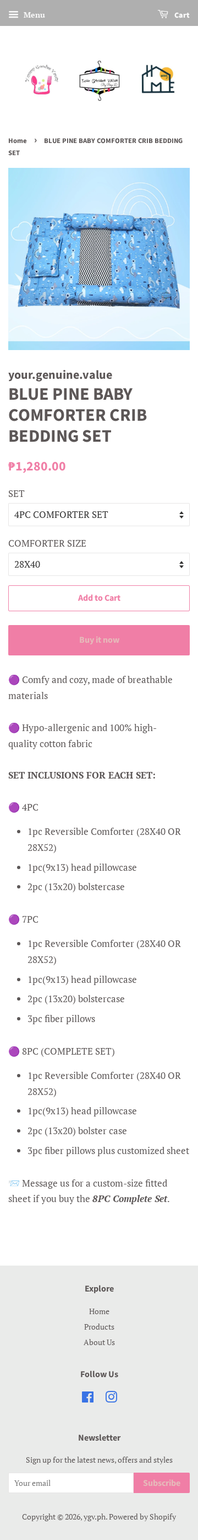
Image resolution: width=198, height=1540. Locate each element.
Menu (33, 14)
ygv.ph (95, 1516)
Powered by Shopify (142, 1516)
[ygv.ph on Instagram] (111, 1399)
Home (17, 141)
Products (99, 1326)
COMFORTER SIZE (47, 543)
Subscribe (161, 1483)
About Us (99, 1342)
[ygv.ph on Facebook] (87, 1399)
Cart (181, 15)
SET (16, 493)
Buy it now (99, 640)
